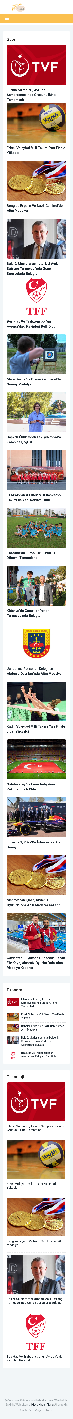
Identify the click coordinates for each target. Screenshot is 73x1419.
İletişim (49, 1410)
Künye (38, 1410)
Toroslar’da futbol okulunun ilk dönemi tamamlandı (31, 555)
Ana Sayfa (25, 1410)
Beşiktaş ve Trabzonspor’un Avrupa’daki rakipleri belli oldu (31, 324)
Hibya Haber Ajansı (42, 1405)
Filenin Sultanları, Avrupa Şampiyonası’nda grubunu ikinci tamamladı (31, 94)
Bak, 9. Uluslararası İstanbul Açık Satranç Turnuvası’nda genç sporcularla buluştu (32, 268)
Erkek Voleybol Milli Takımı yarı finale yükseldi (42, 1016)
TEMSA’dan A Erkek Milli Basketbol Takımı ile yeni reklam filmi (34, 498)
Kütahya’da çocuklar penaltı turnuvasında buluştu (28, 613)
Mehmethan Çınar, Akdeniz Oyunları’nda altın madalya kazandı (34, 903)
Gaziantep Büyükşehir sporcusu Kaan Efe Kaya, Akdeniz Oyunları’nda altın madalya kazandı (36, 962)
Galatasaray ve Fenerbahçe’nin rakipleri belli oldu (31, 787)
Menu (8, 18)
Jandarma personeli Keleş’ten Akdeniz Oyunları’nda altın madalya (34, 671)
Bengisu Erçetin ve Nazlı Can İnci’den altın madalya (42, 1028)
